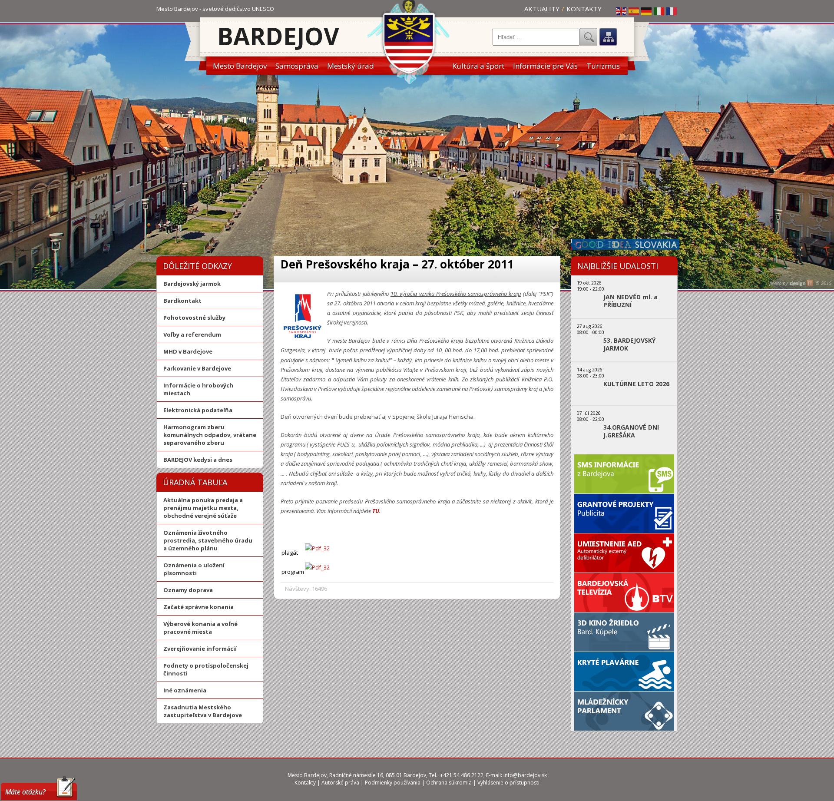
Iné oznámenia (184, 690)
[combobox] (536, 37)
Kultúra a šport (478, 66)
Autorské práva (340, 782)
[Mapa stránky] (608, 37)
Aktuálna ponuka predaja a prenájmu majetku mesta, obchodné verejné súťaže (203, 508)
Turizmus (603, 66)
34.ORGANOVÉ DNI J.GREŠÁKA (631, 431)
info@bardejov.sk (525, 775)
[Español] (634, 11)
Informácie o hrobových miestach (198, 389)
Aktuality (541, 8)
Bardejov (278, 36)
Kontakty (584, 8)
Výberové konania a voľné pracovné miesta (200, 628)
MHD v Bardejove (187, 351)
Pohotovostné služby (194, 317)
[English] (621, 11)
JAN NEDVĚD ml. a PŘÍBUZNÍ (630, 301)
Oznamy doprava (188, 590)
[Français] (672, 11)
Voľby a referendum (192, 334)
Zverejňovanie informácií (200, 648)
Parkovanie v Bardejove (197, 368)
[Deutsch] (646, 11)
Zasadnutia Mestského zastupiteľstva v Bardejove (202, 711)
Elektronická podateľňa (197, 410)
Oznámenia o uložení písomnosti (194, 569)
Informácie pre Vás (545, 66)
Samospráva (296, 66)
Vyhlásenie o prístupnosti (508, 782)
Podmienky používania (392, 782)
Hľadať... (588, 37)
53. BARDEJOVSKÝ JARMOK (629, 344)
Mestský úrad (350, 66)
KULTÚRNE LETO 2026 (636, 384)
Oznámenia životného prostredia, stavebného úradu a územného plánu (207, 540)
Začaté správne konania (198, 607)
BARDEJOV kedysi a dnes (197, 459)
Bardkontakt (182, 301)
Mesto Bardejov (240, 66)
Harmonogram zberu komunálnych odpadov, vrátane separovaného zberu (209, 435)
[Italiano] (659, 11)
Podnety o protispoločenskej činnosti (205, 669)
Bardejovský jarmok (192, 284)
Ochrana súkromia (449, 782)
